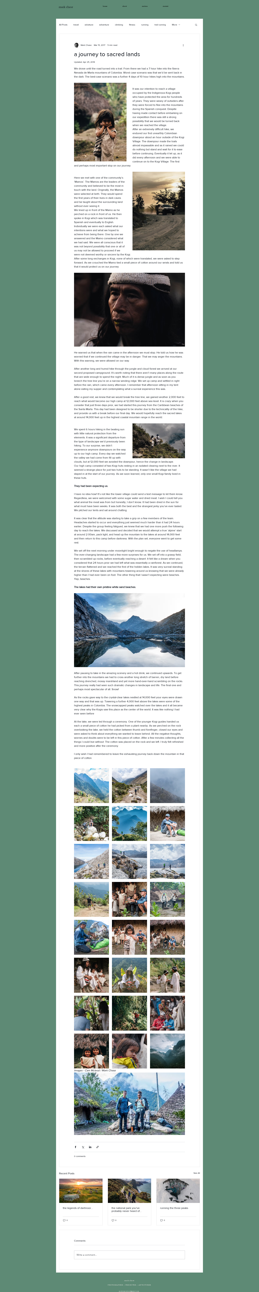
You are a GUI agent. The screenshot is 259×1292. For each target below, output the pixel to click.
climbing (119, 24)
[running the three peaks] (178, 1191)
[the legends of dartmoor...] (81, 1191)
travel (76, 24)
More (174, 24)
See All (197, 1173)
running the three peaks (174, 1208)
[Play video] (129, 1104)
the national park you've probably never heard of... (126, 1210)
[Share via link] (97, 1147)
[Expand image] (91, 785)
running (145, 24)
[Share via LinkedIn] (90, 1147)
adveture (89, 24)
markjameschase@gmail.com (129, 1291)
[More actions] (183, 45)
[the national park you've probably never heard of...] (129, 1191)
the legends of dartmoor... (78, 1208)
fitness (132, 24)
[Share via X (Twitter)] (82, 1147)
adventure (104, 24)
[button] (196, 25)
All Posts (63, 24)
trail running (160, 24)
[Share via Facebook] (75, 1147)
